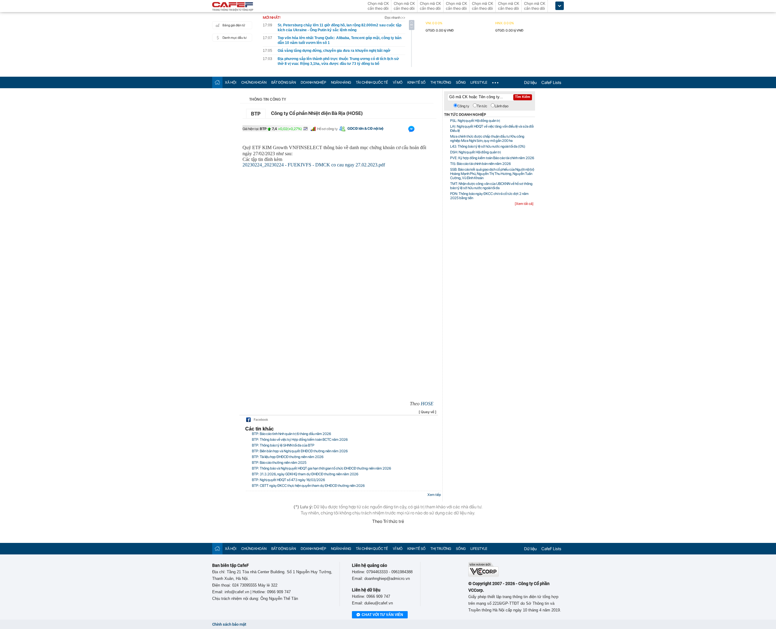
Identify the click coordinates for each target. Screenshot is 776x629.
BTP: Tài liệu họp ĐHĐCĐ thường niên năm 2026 (287, 457)
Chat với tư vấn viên (382, 615)
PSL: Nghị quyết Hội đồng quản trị (475, 121)
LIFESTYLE (478, 82)
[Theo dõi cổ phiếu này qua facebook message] (411, 130)
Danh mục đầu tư (234, 38)
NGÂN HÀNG (341, 82)
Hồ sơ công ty (327, 129)
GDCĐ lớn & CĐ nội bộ (365, 128)
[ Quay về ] (427, 412)
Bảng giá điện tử (233, 25)
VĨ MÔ (398, 82)
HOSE (427, 403)
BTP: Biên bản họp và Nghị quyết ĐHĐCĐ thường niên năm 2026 (300, 451)
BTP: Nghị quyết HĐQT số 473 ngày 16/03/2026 (288, 480)
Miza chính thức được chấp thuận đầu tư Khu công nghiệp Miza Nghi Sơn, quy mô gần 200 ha (487, 138)
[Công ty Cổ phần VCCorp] (483, 575)
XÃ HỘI (230, 82)
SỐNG (461, 82)
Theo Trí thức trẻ (388, 521)
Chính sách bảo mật (229, 624)
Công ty (463, 106)
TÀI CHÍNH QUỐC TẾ (372, 82)
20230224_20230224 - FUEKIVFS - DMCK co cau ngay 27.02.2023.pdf (313, 164)
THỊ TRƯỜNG (440, 82)
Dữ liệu (530, 82)
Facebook (261, 420)
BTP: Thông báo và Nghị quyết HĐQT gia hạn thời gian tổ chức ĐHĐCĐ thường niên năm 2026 (321, 468)
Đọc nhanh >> (395, 17)
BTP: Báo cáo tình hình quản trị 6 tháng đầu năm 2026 (291, 434)
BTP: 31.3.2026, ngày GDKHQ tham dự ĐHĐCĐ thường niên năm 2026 (305, 474)
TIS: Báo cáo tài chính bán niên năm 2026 (480, 164)
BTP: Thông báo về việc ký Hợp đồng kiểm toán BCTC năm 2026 (300, 439)
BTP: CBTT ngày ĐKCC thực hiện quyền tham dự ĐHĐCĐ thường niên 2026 (308, 485)
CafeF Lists (551, 82)
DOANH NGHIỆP (313, 82)
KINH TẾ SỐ (416, 82)
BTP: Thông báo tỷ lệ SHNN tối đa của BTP (283, 445)
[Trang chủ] (217, 82)
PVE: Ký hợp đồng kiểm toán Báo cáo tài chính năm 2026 (492, 158)
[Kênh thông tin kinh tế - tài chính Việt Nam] (232, 7)
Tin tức (482, 106)
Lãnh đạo (501, 106)
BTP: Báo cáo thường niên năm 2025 (279, 462)
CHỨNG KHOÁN (253, 82)
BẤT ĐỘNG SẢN (283, 82)
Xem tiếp (434, 495)
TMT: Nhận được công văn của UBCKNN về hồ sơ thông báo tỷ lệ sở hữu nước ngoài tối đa (491, 186)
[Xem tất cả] (524, 204)
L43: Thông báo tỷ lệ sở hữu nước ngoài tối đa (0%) (487, 146)
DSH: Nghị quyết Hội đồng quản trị (475, 152)
